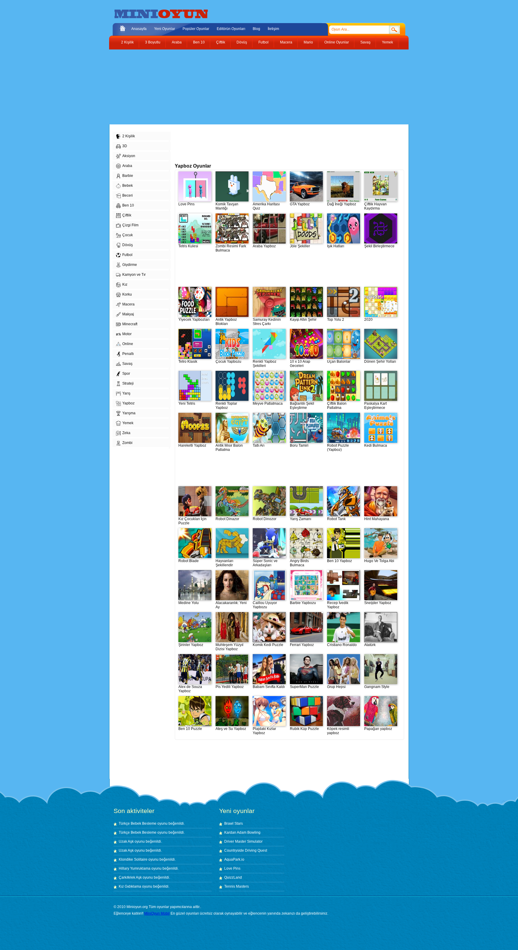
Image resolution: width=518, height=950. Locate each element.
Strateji (128, 383)
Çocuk (127, 235)
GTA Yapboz (300, 204)
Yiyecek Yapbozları (194, 319)
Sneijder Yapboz (377, 603)
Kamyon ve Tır (134, 274)
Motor (127, 334)
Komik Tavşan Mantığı (227, 206)
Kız (124, 284)
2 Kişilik (127, 42)
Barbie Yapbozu (303, 603)
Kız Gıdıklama (130, 886)
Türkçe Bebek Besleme (137, 823)
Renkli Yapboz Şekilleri (264, 363)
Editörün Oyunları (231, 29)
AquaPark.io (234, 859)
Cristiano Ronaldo (342, 645)
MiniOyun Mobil (157, 913)
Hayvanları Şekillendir (224, 563)
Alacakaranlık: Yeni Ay (231, 605)
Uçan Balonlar (338, 361)
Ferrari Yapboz (302, 645)
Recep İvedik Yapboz (337, 605)
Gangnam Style (376, 687)
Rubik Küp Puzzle (304, 729)
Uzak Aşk (126, 841)
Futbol (263, 42)
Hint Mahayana (376, 519)
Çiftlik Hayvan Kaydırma (375, 206)
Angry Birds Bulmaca (299, 563)
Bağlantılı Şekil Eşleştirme (302, 405)
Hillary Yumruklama (134, 868)
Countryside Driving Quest (245, 850)
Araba (177, 42)
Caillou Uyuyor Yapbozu (265, 605)
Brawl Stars (233, 823)
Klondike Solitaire (133, 859)
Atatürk (370, 645)
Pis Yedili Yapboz (230, 687)
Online (127, 344)
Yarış (126, 393)
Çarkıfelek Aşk (130, 877)
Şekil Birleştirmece (379, 246)
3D (124, 146)
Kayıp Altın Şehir (303, 319)
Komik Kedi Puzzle (268, 645)
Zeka (126, 433)
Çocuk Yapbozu (228, 361)
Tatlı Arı (258, 445)
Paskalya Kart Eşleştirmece (375, 405)
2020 (368, 319)
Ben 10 (199, 42)
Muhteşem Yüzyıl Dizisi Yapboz (229, 647)
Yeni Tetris (186, 403)
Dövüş (242, 42)
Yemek (387, 42)
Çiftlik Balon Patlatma (337, 405)
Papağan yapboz (378, 729)
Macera (286, 42)
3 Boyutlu (152, 42)
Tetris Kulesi (188, 246)
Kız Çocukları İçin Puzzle (192, 521)
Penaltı (128, 354)
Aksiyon (128, 156)
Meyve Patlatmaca (268, 403)
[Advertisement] (254, 86)
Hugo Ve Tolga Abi (379, 561)
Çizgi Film (130, 225)
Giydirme (129, 265)
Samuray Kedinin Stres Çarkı (267, 321)
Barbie (127, 176)
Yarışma (128, 413)
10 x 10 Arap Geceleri (300, 363)
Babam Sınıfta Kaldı (269, 687)
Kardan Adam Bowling (242, 832)
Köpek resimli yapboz (338, 731)
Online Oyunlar (336, 42)
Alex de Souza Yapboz (190, 689)
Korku (127, 294)
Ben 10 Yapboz (339, 561)
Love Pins (186, 204)
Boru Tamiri (299, 445)
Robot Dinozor (264, 519)
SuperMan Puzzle (304, 687)
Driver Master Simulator (243, 841)
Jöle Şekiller (300, 246)
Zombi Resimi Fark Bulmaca (231, 248)
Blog (256, 29)
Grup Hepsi (336, 687)
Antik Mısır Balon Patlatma (229, 447)
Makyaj (128, 314)
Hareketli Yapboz (192, 445)
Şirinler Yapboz (190, 645)
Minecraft (129, 324)
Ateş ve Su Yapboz (231, 729)
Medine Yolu (188, 603)
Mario (308, 42)
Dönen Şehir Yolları (380, 361)
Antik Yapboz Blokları (226, 321)
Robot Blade (188, 561)
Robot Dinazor (227, 519)
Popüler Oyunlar (196, 29)
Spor (126, 373)
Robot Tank (336, 519)
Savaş (365, 42)
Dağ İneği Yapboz (341, 204)
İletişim (273, 29)
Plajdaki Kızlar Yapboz (264, 731)
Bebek (127, 185)
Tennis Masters (236, 886)
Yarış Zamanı (300, 519)
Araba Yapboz (264, 246)
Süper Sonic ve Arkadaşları (265, 563)
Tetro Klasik (187, 361)
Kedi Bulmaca (375, 445)
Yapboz (128, 403)
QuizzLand (233, 877)
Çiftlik (220, 42)
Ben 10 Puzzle (190, 729)
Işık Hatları (335, 246)
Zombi (127, 443)
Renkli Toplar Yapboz (226, 405)
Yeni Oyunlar (164, 29)
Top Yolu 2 (335, 319)
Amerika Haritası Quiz (266, 206)
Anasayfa (139, 29)
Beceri (127, 195)
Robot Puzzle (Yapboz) (338, 447)
